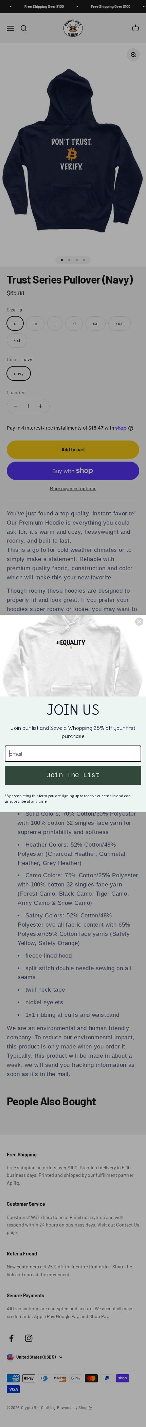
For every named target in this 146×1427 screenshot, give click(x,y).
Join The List (73, 775)
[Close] (139, 622)
